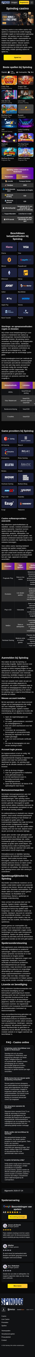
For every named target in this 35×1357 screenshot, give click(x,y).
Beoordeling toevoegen (17, 1217)
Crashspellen (23, 72)
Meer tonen (17, 1286)
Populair (4, 72)
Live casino (13, 72)
